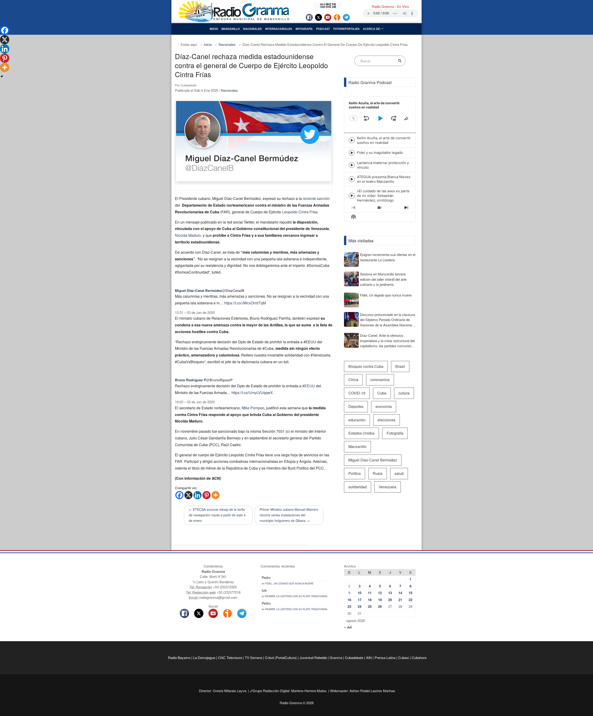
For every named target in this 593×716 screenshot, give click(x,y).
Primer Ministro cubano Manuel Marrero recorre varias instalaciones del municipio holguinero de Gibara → (289, 515)
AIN (369, 657)
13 (390, 592)
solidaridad (357, 486)
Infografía (304, 29)
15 (410, 592)
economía (383, 406)
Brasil (400, 366)
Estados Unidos (361, 433)
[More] (215, 495)
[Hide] (2, 76)
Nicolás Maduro (188, 235)
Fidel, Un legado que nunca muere (289, 583)
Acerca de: (372, 29)
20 (390, 599)
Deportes (355, 406)
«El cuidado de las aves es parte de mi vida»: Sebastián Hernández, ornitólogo (383, 195)
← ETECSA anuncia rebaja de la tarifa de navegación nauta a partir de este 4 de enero (217, 515)
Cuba (381, 393)
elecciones (386, 420)
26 (380, 606)
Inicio (214, 29)
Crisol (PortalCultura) (281, 657)
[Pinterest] (206, 495)
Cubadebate (354, 657)
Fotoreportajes (346, 29)
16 (349, 599)
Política (354, 473)
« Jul (348, 627)
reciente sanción (316, 198)
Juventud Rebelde (313, 657)
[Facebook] (179, 495)
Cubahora (419, 657)
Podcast (323, 29)
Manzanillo (230, 29)
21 (400, 599)
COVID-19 (356, 393)
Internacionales (278, 29)
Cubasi (403, 657)
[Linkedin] (197, 495)
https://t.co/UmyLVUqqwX (252, 392)
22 (410, 599)
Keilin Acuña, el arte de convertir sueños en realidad (384, 140)
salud (399, 473)
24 (359, 606)
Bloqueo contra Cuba (365, 366)
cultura (404, 393)
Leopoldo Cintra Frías (300, 211)
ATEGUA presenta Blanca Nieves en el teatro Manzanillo (383, 179)
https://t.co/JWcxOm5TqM (245, 303)
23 (349, 606)
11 (370, 592)
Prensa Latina (385, 657)
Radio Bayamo (179, 657)
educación (357, 420)
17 (359, 599)
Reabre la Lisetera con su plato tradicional (296, 596)
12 (380, 592)
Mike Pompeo (253, 407)
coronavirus (380, 379)
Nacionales (252, 29)
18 (370, 599)
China (353, 379)
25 (370, 606)
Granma (336, 657)
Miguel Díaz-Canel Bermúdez (372, 460)
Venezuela (387, 486)
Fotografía (395, 433)
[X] (188, 495)
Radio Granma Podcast (370, 82)
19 (380, 599)
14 (400, 592)
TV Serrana (253, 657)
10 (359, 592)
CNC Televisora (230, 657)
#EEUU (308, 385)
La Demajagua (204, 657)
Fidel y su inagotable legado (380, 152)
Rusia (377, 473)
